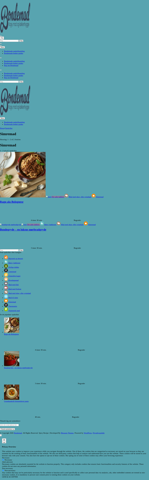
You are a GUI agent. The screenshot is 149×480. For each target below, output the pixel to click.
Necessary (8, 460)
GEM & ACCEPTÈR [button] (10, 477)
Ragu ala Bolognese (11, 201)
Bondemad (18, 433)
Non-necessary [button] (7, 468)
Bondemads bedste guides (13, 53)
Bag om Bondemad (11, 65)
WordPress (88, 433)
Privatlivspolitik (99, 433)
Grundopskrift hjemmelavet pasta (16, 401)
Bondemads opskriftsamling (14, 51)
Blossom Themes (67, 433)
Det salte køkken (58, 197)
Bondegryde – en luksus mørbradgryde (23, 229)
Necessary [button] (6, 458)
